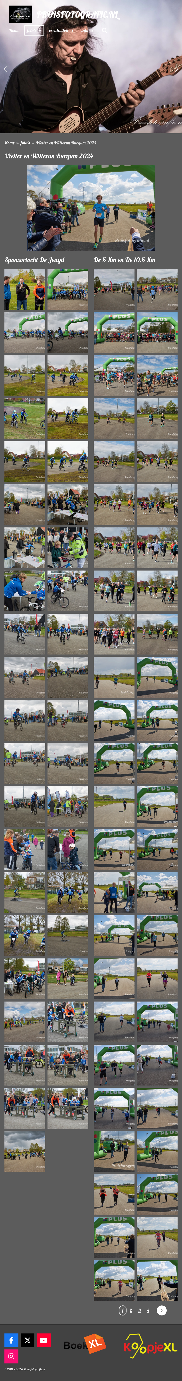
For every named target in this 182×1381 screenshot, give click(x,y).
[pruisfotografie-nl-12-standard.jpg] (67, 504)
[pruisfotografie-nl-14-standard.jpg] (67, 547)
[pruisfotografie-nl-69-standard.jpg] (114, 892)
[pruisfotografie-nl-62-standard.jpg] (157, 720)
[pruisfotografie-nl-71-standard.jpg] (114, 935)
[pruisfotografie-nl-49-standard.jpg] (114, 461)
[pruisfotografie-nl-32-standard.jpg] (67, 935)
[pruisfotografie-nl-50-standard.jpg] (157, 461)
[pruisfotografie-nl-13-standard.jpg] (24, 547)
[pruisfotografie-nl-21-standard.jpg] (24, 720)
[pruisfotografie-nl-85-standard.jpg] (114, 1237)
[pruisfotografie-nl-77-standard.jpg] (114, 1065)
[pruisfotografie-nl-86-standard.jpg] (157, 1237)
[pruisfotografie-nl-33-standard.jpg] (24, 978)
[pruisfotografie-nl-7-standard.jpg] (24, 418)
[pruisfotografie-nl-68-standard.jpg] (157, 849)
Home (9, 143)
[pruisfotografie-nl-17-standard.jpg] (24, 634)
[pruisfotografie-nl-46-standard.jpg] (157, 375)
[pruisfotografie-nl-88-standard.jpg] (157, 1280)
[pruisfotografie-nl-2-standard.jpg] (67, 289)
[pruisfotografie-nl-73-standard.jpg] (114, 978)
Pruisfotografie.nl (77, 14)
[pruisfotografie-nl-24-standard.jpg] (67, 763)
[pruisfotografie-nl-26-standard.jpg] (67, 806)
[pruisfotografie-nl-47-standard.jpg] (114, 418)
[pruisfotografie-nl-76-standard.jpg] (157, 1022)
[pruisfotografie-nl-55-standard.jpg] (114, 591)
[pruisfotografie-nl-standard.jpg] (24, 1151)
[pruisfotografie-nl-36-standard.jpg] (67, 1022)
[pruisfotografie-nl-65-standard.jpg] (114, 806)
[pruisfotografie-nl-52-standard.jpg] (157, 504)
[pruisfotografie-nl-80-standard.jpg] (157, 1108)
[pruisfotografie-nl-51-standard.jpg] (114, 504)
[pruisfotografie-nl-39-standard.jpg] (24, 1108)
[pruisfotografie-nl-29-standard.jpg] (24, 892)
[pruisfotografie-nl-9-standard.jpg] (24, 461)
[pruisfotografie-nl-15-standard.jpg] (24, 591)
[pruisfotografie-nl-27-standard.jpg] (24, 849)
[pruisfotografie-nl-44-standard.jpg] (157, 332)
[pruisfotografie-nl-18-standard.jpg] (67, 634)
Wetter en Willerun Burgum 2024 (66, 143)
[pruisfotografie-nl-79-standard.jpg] (114, 1108)
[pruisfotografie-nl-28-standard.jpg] (67, 849)
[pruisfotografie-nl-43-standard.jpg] (114, 332)
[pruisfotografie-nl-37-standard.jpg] (24, 1065)
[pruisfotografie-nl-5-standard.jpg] (24, 375)
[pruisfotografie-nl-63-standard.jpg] (114, 763)
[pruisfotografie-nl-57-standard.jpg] (114, 634)
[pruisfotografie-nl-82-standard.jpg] (157, 1151)
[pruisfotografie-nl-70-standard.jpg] (157, 892)
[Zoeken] (105, 30)
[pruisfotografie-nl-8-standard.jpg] (67, 418)
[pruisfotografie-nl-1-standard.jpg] (24, 289)
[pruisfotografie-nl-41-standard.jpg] (114, 289)
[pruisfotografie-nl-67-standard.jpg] (114, 849)
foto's (25, 143)
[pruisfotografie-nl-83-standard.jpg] (114, 1194)
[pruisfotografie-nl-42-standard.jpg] (157, 289)
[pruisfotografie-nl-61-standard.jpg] (114, 720)
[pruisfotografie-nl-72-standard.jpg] (157, 935)
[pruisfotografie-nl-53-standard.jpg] (114, 547)
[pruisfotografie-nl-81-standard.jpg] (114, 1151)
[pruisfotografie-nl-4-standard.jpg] (67, 332)
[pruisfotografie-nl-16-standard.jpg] (67, 591)
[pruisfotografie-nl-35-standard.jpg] (24, 1022)
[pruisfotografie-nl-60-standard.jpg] (157, 677)
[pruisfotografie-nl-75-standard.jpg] (114, 1022)
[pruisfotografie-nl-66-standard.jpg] (157, 806)
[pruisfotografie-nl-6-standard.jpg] (67, 375)
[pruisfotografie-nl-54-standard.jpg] (157, 547)
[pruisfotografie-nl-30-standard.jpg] (67, 892)
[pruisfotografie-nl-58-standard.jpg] (157, 634)
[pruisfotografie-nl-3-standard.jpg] (24, 332)
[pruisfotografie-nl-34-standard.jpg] (67, 978)
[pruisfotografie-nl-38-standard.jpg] (67, 1065)
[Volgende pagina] (162, 1310)
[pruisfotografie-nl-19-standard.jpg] (24, 677)
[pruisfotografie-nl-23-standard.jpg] (24, 763)
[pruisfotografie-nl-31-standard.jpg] (24, 935)
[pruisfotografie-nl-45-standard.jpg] (114, 375)
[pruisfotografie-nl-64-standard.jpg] (157, 763)
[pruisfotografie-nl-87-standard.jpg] (114, 1280)
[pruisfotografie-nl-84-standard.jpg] (157, 1194)
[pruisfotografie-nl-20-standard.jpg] (67, 677)
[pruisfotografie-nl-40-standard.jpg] (67, 1108)
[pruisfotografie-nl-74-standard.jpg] (157, 978)
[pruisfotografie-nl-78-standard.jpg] (157, 1065)
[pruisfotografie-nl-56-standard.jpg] (157, 591)
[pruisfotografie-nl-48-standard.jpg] (157, 418)
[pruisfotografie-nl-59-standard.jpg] (114, 677)
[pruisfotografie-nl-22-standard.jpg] (67, 720)
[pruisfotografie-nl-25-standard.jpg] (24, 806)
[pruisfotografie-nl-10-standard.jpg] (67, 461)
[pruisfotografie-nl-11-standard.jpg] (24, 504)
